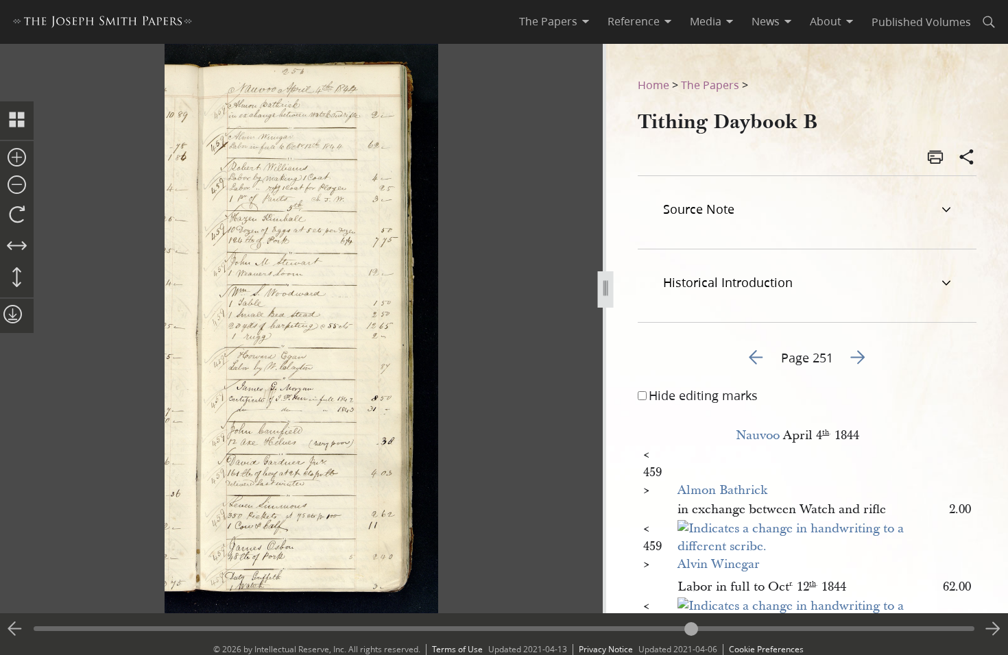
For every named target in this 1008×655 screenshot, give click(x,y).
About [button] (825, 21)
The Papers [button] (548, 21)
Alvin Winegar (718, 564)
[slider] (504, 628)
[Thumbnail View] (16, 121)
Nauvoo (758, 435)
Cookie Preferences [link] (766, 649)
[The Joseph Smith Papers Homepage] (102, 24)
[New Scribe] (797, 546)
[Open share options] (966, 158)
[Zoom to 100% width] (16, 247)
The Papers (710, 84)
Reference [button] (634, 21)
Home (653, 84)
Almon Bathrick (722, 490)
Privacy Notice (606, 649)
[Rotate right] (16, 215)
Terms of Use (457, 649)
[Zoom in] (16, 158)
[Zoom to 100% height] (16, 278)
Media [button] (705, 21)
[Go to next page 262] (993, 629)
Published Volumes (921, 21)
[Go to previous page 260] (15, 629)
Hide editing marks (703, 395)
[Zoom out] (16, 186)
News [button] (766, 21)
